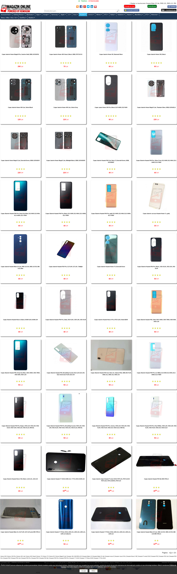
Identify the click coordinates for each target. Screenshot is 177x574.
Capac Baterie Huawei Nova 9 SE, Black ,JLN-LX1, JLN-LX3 (20, 479)
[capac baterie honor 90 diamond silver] (111, 51)
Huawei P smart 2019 (144, 556)
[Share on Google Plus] (84, 7)
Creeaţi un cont (129, 6)
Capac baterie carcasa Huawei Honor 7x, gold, (156, 213)
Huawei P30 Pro (26, 558)
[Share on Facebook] (81, 7)
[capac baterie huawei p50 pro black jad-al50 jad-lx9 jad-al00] (156, 263)
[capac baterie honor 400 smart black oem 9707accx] (65, 51)
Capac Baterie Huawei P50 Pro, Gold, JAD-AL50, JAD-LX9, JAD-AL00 (66, 319)
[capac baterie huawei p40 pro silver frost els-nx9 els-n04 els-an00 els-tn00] (156, 157)
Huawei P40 (35, 558)
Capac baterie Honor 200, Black (156, 54)
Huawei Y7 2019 (74, 558)
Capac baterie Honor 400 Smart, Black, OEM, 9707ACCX (65, 54)
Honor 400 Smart (31, 556)
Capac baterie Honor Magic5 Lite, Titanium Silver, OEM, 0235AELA (156, 107)
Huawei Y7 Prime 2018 (86, 558)
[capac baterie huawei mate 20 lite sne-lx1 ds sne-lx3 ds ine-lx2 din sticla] (156, 529)
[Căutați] (117, 12)
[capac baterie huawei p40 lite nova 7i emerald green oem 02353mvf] (111, 157)
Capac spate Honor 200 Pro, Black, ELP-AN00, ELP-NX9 (111, 107)
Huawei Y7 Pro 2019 (100, 558)
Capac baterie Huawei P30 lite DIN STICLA (156, 479)
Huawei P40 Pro (54, 558)
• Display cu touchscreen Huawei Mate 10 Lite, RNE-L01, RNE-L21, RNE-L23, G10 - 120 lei (141, 3)
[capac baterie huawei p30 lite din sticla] (156, 476)
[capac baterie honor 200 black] (156, 51)
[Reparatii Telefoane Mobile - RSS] (77, 7)
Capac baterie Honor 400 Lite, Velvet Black (20, 107)
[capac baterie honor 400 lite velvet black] (20, 104)
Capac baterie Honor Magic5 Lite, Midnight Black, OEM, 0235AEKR (65, 160)
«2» (174, 553)
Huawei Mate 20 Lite (98, 556)
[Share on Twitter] (88, 7)
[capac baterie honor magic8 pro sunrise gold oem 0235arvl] (20, 51)
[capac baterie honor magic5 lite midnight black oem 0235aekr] (65, 157)
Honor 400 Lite (21, 556)
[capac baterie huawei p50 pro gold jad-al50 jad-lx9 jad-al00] (65, 317)
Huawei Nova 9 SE (132, 556)
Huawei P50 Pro (64, 558)
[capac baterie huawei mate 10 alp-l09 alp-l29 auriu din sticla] (20, 529)
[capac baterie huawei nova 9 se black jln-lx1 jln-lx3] (20, 476)
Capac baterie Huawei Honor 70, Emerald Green (111, 266)
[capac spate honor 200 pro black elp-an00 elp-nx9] (111, 104)
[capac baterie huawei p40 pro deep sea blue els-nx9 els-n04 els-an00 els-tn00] (20, 210)
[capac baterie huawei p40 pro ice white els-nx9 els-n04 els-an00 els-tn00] (156, 370)
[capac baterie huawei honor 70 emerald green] (111, 263)
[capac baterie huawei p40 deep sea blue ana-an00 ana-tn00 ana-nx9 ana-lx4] (20, 370)
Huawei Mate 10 (87, 556)
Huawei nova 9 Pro (120, 556)
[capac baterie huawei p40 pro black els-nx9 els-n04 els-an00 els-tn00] (65, 210)
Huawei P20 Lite (163, 556)
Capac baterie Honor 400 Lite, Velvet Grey (66, 107)
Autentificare (152, 6)
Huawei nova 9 (109, 556)
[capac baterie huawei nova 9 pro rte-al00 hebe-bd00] (111, 317)
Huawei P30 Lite (16, 558)
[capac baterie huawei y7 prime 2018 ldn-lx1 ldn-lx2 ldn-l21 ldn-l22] (111, 529)
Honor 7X (45, 556)
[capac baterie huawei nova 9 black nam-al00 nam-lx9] (20, 317)
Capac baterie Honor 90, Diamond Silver (111, 54)
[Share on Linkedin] (91, 7)
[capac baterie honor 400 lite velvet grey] (65, 104)
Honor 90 (52, 556)
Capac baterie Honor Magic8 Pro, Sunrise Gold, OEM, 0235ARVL (20, 54)
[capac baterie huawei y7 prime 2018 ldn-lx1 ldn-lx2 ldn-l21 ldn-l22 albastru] (65, 529)
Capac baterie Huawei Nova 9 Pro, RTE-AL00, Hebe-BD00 (111, 319)
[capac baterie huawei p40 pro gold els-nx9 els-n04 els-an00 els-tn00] (111, 210)
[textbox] (80, 11)
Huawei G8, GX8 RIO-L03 (74, 556)
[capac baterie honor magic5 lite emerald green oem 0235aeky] (20, 157)
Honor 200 (3, 556)
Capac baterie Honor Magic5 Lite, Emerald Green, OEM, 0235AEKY (20, 160)
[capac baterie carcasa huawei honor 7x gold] (156, 210)
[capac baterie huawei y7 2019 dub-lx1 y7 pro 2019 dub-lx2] (65, 476)
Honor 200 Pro (11, 556)
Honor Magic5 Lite (61, 556)
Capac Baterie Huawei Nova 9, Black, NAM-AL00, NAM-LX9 (20, 319)
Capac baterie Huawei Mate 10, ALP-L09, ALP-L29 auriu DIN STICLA (20, 532)
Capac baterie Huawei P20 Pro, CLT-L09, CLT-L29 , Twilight (66, 266)
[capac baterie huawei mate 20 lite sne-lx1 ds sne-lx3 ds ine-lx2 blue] (20, 263)
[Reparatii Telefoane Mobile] (15, 12)
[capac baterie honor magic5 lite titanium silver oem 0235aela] (156, 104)
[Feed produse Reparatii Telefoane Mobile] (95, 7)
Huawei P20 (154, 556)
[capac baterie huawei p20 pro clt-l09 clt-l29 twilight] (65, 263)
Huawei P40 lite (44, 558)
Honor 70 (39, 556)
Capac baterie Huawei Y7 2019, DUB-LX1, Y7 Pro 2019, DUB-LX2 (66, 479)
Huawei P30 (6, 558)
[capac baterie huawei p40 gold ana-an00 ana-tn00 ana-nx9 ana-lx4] (156, 317)
